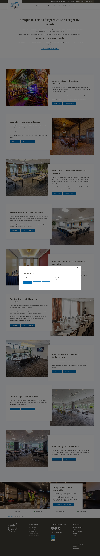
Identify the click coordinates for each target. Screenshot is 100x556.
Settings (46, 283)
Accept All (28, 283)
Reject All (37, 283)
